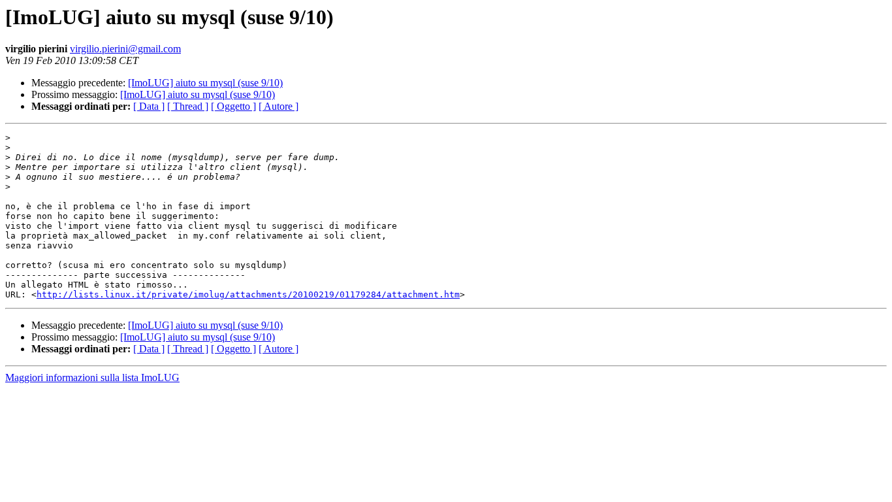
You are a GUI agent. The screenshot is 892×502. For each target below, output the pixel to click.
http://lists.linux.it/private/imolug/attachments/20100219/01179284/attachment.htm (248, 294)
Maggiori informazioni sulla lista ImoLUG (92, 377)
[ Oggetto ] (233, 106)
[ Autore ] (278, 106)
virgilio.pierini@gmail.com (125, 48)
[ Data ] (149, 106)
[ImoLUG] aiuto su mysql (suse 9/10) (205, 82)
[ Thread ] (187, 106)
